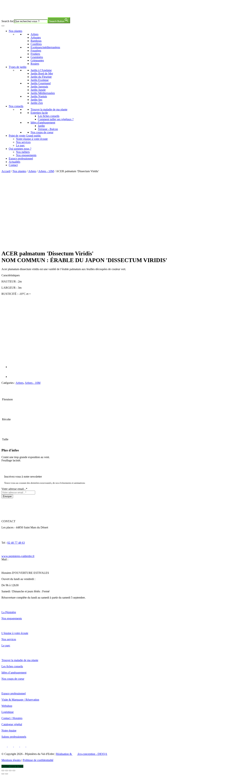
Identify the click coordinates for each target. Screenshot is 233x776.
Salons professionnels (13, 736)
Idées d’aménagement (13, 672)
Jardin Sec (36, 99)
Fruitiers (35, 53)
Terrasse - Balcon (48, 129)
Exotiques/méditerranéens (45, 47)
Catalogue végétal (11, 724)
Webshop (6, 705)
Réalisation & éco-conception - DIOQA (81, 753)
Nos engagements (26, 155)
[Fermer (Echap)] (13, 770)
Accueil (5, 171)
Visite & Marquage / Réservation (20, 699)
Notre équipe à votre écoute (32, 138)
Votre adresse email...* (14, 488)
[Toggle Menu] (2, 25)
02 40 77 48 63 (16, 542)
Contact (13, 165)
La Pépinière (8, 612)
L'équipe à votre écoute (14, 633)
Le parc (20, 145)
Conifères (36, 44)
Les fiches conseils (48, 116)
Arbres (34, 34)
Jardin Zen (37, 102)
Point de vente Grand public (25, 135)
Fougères (36, 50)
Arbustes (36, 37)
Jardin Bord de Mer (42, 73)
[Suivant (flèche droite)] (6, 773)
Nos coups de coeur (42, 132)
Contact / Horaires (11, 718)
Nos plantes (15, 31)
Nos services (23, 142)
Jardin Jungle (38, 89)
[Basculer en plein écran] (6, 770)
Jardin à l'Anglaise (41, 70)
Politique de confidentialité (38, 760)
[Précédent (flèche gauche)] (2, 773)
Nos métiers (23, 151)
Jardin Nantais (39, 96)
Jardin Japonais (39, 86)
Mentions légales (11, 760)
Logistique (7, 712)
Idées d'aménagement (43, 122)
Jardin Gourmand (41, 83)
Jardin (41, 125)
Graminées (37, 57)
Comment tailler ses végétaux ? (56, 119)
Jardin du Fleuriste (41, 76)
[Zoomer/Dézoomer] (2, 770)
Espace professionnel (21, 158)
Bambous (36, 40)
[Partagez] (10, 770)
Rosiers (35, 63)
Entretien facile (39, 112)
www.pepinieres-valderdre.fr (17, 556)
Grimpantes (37, 60)
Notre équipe (8, 730)
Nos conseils (16, 106)
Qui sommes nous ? (20, 148)
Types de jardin (17, 66)
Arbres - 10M (46, 171)
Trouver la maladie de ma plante (49, 109)
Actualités (14, 161)
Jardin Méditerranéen (43, 93)
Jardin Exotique (40, 80)
